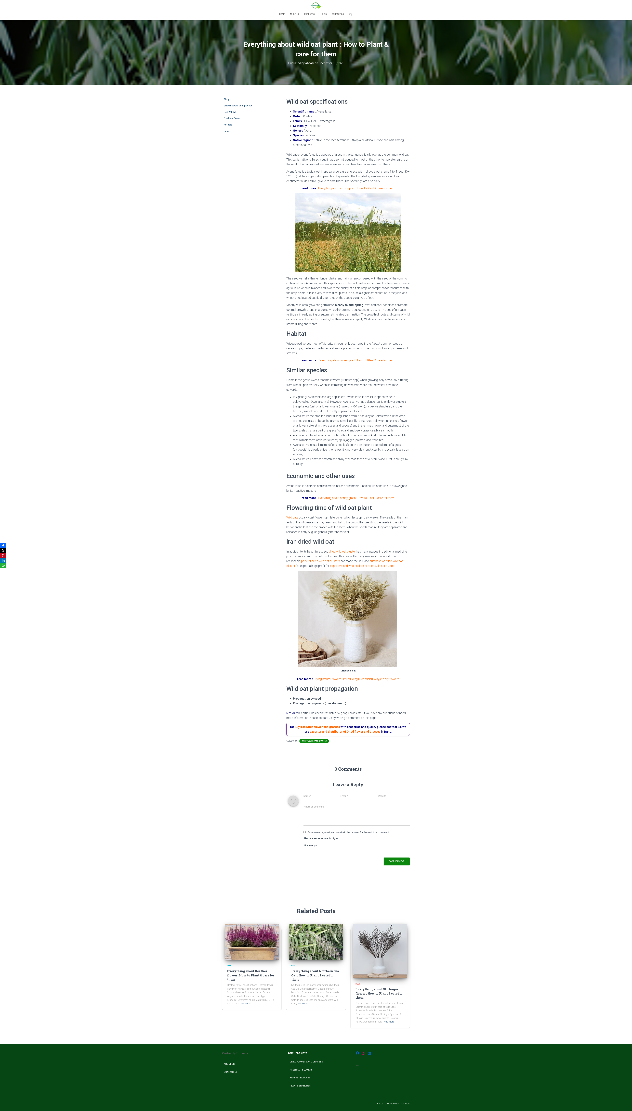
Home (282, 14)
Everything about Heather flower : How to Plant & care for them (250, 975)
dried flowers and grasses (238, 105)
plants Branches (300, 1085)
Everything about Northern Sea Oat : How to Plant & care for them (315, 975)
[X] (3, 550)
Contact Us (338, 14)
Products (309, 14)
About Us (229, 1064)
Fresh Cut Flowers (301, 1069)
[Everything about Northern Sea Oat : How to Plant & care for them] (316, 942)
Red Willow (230, 112)
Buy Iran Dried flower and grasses (317, 727)
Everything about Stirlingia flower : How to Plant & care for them (379, 993)
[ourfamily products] (316, 6)
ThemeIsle (404, 1103)
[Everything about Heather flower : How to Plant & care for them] (252, 942)
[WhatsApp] (3, 565)
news (226, 131)
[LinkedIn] (3, 560)
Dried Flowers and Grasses (306, 1061)
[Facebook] (3, 545)
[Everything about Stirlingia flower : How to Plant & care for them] (380, 951)
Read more (246, 1003)
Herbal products (300, 1077)
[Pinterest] (3, 555)
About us (294, 14)
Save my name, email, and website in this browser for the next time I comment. (349, 832)
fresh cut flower (232, 118)
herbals (228, 124)
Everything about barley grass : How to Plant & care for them (356, 498)
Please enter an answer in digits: (321, 838)
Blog (324, 14)
